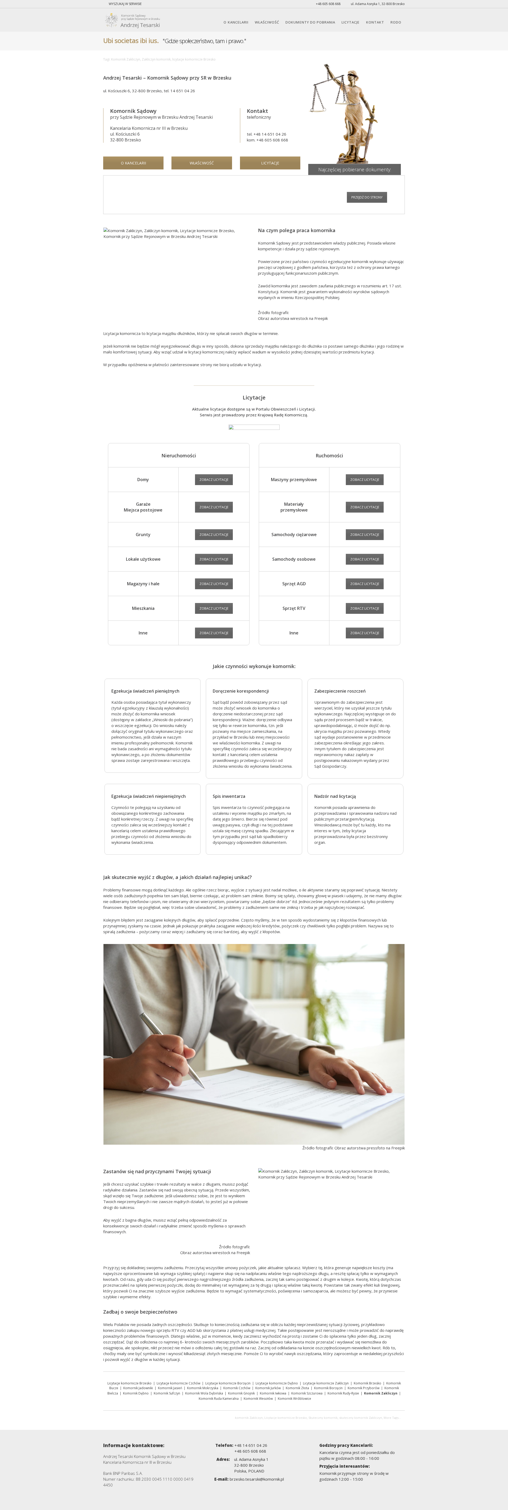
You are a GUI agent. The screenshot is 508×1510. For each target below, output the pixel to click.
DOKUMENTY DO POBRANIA (310, 22)
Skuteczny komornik (323, 1418)
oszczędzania (309, 1353)
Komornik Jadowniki (138, 1388)
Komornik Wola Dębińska (204, 1393)
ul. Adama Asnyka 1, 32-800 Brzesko (377, 4)
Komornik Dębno (136, 1393)
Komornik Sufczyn (167, 1393)
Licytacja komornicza (121, 333)
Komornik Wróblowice (294, 1398)
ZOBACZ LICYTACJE (213, 479)
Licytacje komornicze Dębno (277, 1383)
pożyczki (175, 1285)
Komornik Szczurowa (307, 1393)
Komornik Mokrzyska (202, 1388)
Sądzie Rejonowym (138, 117)
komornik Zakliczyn (249, 1418)
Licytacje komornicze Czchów (178, 1383)
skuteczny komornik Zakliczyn (360, 1418)
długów (188, 920)
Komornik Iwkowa (273, 1393)
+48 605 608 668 (328, 4)
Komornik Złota (297, 1388)
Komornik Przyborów (363, 1388)
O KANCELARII (236, 22)
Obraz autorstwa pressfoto (359, 1147)
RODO (396, 22)
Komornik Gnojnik (241, 1393)
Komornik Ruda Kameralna (219, 1398)
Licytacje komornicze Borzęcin (228, 1383)
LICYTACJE (351, 22)
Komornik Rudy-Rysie (343, 1393)
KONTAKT (375, 22)
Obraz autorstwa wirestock (283, 318)
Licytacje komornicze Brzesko (129, 1383)
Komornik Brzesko (367, 1383)
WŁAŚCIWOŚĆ (267, 22)
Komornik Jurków (268, 1388)
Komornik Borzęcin (328, 1388)
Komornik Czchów (236, 1388)
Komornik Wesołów (258, 1398)
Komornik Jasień (170, 1388)
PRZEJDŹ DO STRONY (367, 197)
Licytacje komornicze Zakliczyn (326, 1383)
